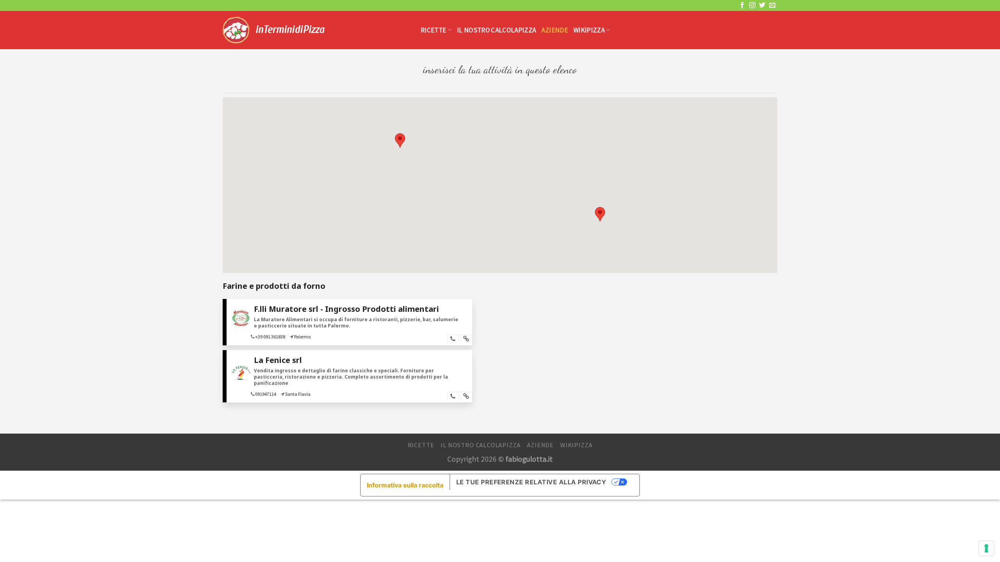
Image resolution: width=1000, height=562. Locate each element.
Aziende (554, 30)
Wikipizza (589, 30)
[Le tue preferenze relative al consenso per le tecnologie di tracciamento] (986, 548)
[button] (400, 140)
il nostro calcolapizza (496, 30)
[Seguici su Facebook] (742, 5)
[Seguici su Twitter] (762, 5)
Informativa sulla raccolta (405, 485)
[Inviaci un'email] (772, 5)
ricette (433, 30)
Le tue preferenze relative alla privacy (531, 482)
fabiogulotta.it (529, 459)
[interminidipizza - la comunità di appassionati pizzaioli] (316, 30)
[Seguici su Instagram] (752, 5)
